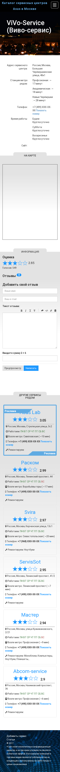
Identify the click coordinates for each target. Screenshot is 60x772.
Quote (42, 310)
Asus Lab (30, 412)
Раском (30, 463)
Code (46, 310)
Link (51, 310)
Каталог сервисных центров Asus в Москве (24, 6)
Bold (21, 310)
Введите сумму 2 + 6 (14, 353)
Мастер (30, 615)
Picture (55, 310)
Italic (26, 310)
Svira (30, 512)
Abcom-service (30, 671)
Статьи (11, 739)
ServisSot (30, 562)
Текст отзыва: (11, 306)
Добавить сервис (16, 736)
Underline (30, 310)
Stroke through (34, 310)
